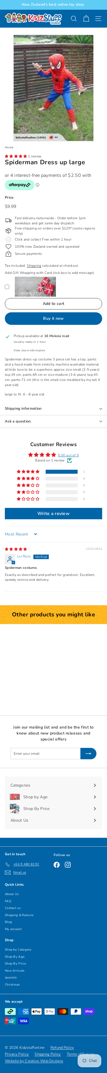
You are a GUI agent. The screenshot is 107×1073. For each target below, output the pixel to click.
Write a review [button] (53, 513)
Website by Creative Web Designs (34, 1061)
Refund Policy (62, 1047)
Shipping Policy (48, 1054)
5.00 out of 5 (68, 455)
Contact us (13, 908)
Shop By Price (15, 963)
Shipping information (23, 408)
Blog (8, 922)
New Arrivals (15, 971)
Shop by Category (18, 949)
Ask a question (18, 421)
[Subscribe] (88, 753)
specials (11, 977)
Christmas (12, 984)
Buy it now (53, 318)
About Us (12, 894)
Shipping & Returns (19, 915)
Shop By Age (15, 957)
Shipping (34, 265)
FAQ (8, 901)
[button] (16, 156)
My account (13, 929)
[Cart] (86, 18)
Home (9, 147)
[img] (16, 549)
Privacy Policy (17, 1054)
